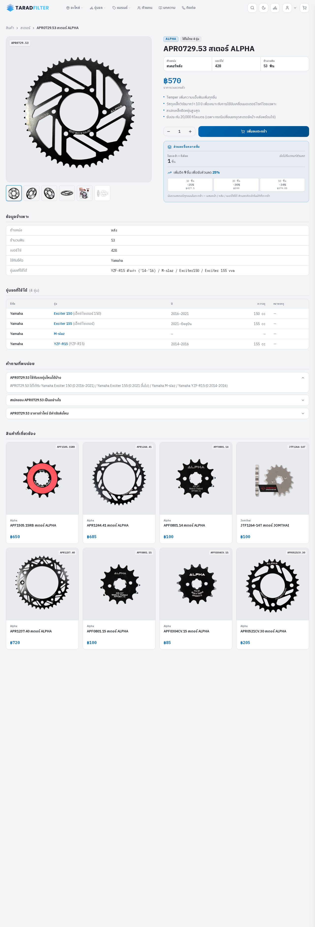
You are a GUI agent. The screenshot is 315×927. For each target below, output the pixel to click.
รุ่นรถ (98, 8)
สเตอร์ (25, 28)
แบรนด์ (122, 8)
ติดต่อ (191, 8)
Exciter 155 (63, 324)
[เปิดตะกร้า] (304, 8)
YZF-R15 (61, 344)
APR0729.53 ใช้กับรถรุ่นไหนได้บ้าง (35, 378)
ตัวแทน (147, 8)
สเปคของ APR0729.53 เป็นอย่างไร (35, 400)
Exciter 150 (63, 313)
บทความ (169, 8)
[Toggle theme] (263, 8)
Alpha (171, 39)
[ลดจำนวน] (168, 131)
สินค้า (10, 28)
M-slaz (59, 334)
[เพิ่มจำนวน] (190, 131)
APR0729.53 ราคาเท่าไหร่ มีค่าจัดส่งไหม (39, 413)
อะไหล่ (75, 8)
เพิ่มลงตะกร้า (257, 131)
